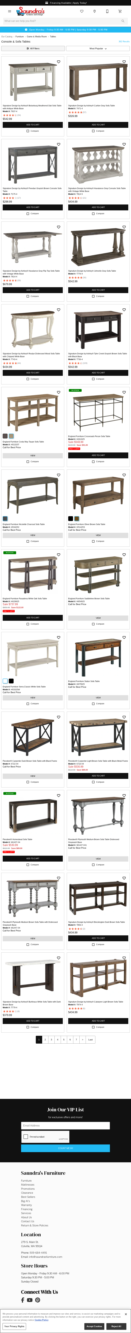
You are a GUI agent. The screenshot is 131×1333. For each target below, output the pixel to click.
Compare (35, 131)
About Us (26, 1217)
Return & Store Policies (34, 1225)
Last (90, 1039)
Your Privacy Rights (14, 1326)
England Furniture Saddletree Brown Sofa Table (89, 598)
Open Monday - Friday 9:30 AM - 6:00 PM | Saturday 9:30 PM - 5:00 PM (67, 29)
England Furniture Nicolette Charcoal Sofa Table (24, 524)
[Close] (125, 1314)
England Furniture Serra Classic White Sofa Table (24, 687)
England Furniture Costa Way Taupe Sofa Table (23, 442)
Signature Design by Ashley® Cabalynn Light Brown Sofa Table (95, 1002)
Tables (53, 36)
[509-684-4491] (107, 11)
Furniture (19, 36)
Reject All (116, 1326)
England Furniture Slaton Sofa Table (84, 681)
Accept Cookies (94, 1326)
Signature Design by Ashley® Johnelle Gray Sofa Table (92, 271)
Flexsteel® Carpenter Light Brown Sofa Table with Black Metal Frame (98, 761)
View (32, 456)
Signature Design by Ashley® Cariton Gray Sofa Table (91, 106)
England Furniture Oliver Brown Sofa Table (86, 524)
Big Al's (25, 1201)
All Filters (34, 48)
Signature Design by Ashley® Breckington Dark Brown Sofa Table (96, 922)
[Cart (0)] (120, 11)
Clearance (27, 1193)
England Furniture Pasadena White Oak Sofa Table (25, 598)
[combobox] (98, 48)
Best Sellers (28, 1197)
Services (26, 1213)
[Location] (94, 11)
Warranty (26, 1205)
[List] (82, 11)
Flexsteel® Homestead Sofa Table (17, 839)
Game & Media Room (37, 36)
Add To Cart (32, 125)
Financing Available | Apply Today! (68, 3)
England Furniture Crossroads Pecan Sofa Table (89, 436)
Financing (26, 1209)
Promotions (28, 1189)
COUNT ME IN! (65, 1148)
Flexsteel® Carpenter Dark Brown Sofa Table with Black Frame (30, 761)
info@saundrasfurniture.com (45, 1257)
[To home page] (30, 11)
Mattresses (27, 1184)
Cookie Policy (41, 1320)
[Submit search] (123, 21)
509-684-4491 (38, 1252)
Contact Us (27, 1221)
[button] (9, 11)
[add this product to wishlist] (58, 62)
